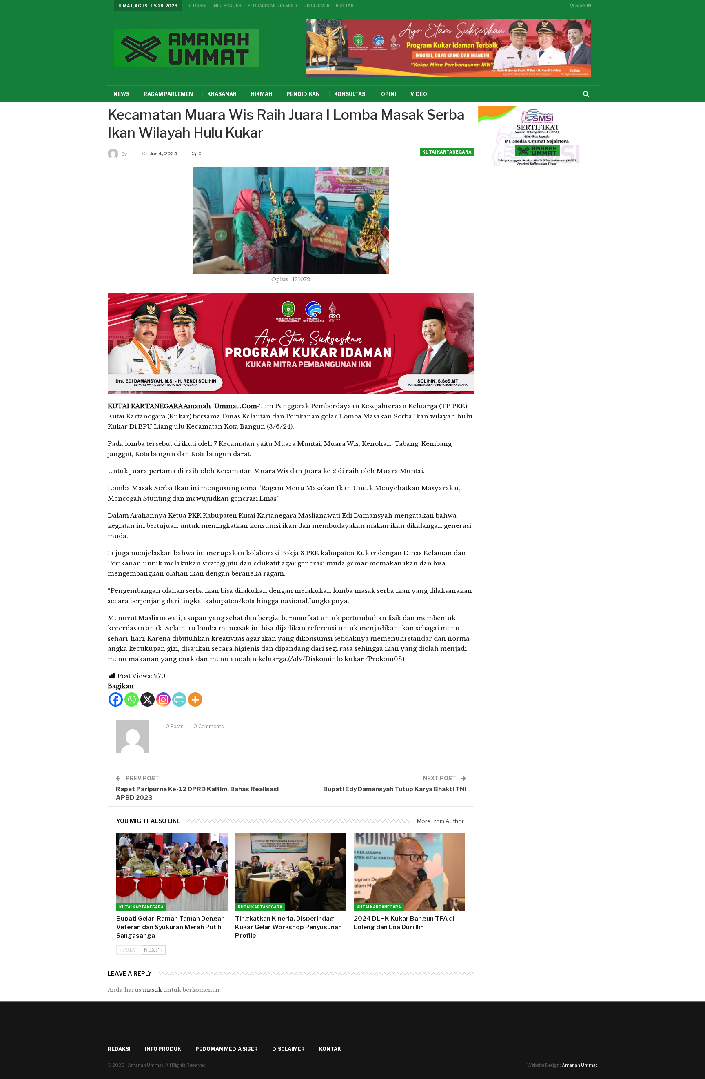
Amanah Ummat (579, 1065)
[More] (195, 699)
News (121, 94)
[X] (147, 699)
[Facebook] (116, 699)
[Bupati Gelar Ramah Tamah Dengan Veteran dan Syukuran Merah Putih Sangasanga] (172, 872)
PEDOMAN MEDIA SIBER (272, 5)
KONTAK (345, 5)
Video (418, 94)
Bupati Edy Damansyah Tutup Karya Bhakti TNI (394, 789)
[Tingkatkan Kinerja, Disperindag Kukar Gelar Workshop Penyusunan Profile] (290, 872)
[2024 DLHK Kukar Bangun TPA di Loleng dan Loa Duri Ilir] (409, 872)
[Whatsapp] (131, 699)
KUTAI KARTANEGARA (447, 151)
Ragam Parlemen (168, 94)
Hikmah (261, 94)
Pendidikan (303, 94)
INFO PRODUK (227, 5)
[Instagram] (163, 699)
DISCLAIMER (317, 5)
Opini (388, 94)
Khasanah (222, 94)
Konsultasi (350, 94)
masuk (152, 989)
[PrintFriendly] (179, 699)
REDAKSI (197, 5)
